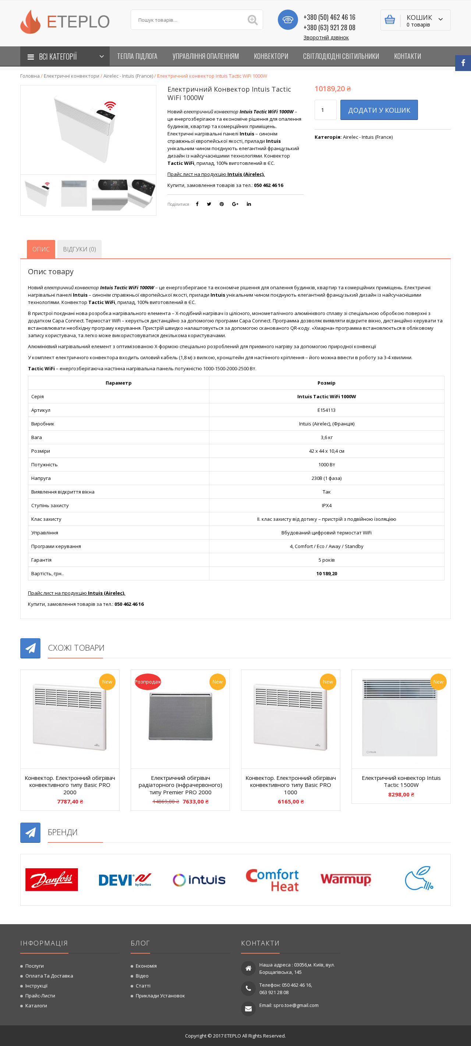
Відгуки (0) (79, 249)
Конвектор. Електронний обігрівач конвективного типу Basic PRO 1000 (290, 785)
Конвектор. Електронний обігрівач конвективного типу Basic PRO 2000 (70, 785)
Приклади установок (160, 995)
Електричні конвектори (71, 76)
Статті (143, 985)
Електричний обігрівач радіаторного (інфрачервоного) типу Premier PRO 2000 (180, 785)
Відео (142, 975)
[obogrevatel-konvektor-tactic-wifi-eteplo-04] (145, 194)
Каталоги (36, 1005)
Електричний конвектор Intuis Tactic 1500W (401, 781)
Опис (41, 249)
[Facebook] (463, 63)
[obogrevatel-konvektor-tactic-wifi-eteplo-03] (110, 194)
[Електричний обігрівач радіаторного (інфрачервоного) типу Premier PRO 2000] (180, 719)
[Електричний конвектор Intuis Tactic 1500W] (401, 719)
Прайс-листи (40, 995)
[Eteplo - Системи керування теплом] (70, 21)
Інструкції (36, 985)
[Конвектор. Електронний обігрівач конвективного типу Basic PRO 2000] (70, 719)
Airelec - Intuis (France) (128, 76)
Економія (146, 965)
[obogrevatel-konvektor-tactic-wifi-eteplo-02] (74, 194)
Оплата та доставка (49, 975)
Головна (30, 76)
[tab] (41, 249)
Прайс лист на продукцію (216, 174)
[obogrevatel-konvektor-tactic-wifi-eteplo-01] (38, 194)
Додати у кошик (379, 110)
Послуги (34, 965)
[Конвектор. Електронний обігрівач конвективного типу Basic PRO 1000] (290, 719)
